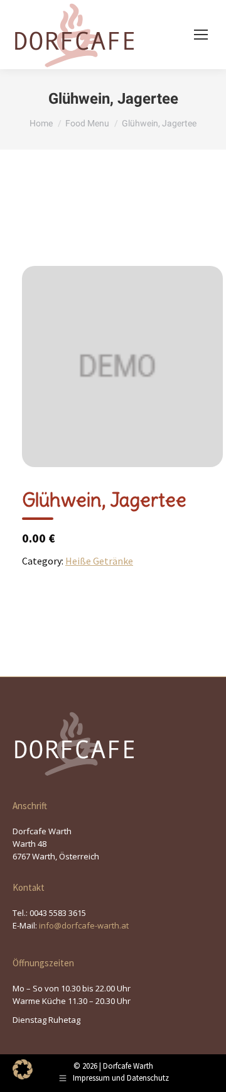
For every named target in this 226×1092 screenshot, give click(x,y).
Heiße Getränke (99, 560)
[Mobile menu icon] (200, 34)
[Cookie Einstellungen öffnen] (23, 1075)
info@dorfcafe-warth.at (84, 925)
